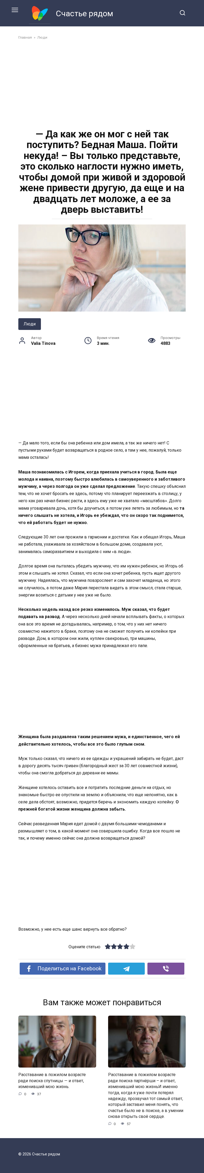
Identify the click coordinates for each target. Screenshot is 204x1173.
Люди (30, 323)
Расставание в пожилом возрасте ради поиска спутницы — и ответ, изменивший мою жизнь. (52, 1080)
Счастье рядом (84, 13)
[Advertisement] (102, 83)
